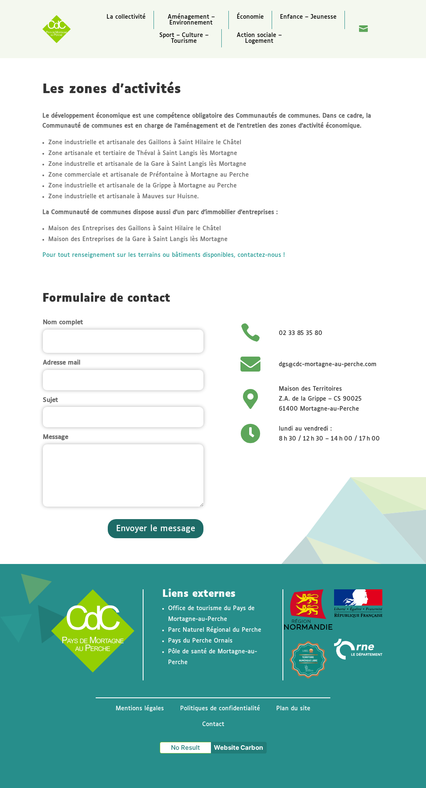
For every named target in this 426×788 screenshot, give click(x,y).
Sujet (50, 400)
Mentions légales (140, 709)
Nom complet (63, 322)
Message (55, 437)
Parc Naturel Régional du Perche (214, 630)
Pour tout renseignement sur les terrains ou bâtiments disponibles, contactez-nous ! (163, 255)
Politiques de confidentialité (220, 709)
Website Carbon (238, 747)
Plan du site (293, 709)
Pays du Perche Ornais (200, 641)
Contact (213, 724)
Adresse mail (61, 363)
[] (364, 44)
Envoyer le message (155, 529)
